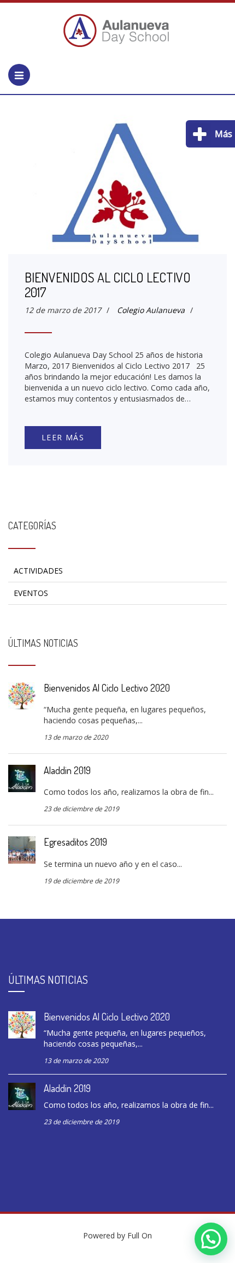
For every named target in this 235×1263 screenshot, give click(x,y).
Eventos (31, 593)
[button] (211, 1239)
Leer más (63, 437)
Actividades (38, 570)
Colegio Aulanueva (151, 310)
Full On (139, 1235)
